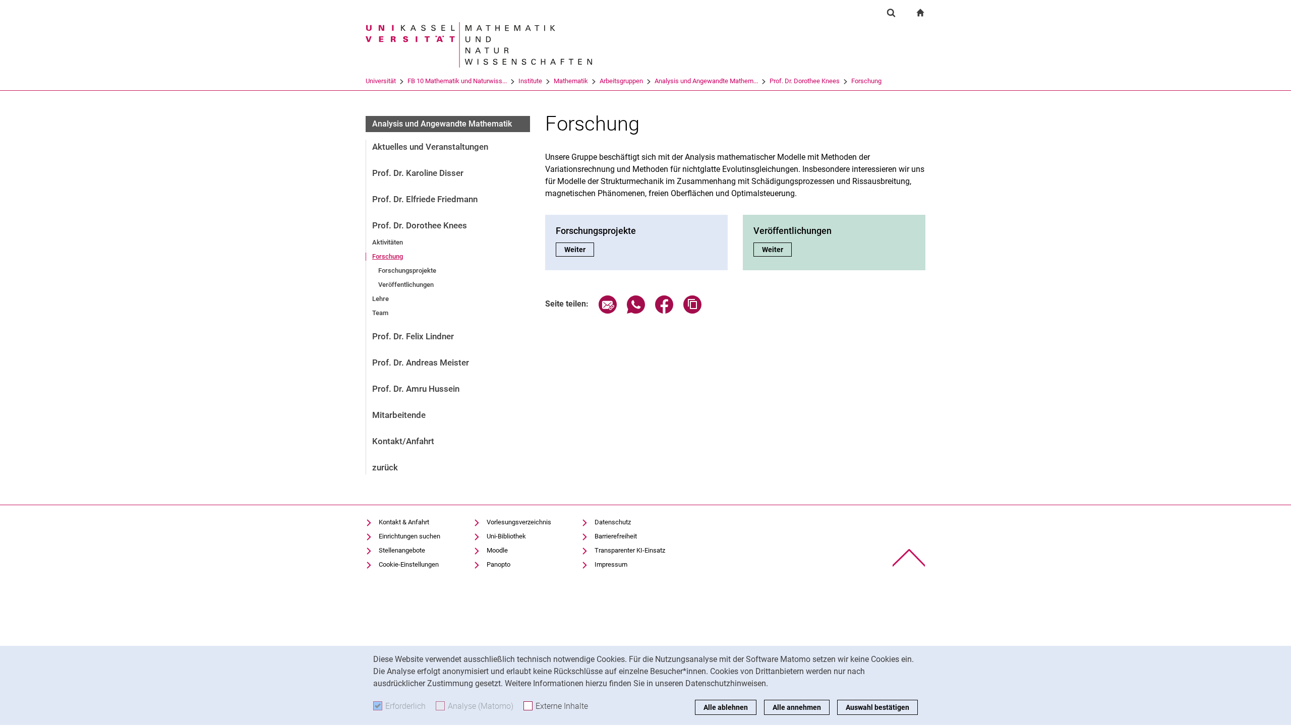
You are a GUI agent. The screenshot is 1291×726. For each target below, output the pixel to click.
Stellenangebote (402, 550)
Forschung (866, 81)
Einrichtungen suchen (409, 536)
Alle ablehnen (725, 707)
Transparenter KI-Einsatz (630, 550)
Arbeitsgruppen (621, 81)
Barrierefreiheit (616, 536)
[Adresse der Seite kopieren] (692, 311)
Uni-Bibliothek (506, 536)
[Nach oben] (909, 558)
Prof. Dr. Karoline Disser (417, 173)
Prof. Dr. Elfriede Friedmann (425, 199)
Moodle (497, 550)
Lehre (380, 298)
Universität (381, 81)
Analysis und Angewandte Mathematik (442, 124)
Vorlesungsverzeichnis (519, 522)
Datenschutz (613, 522)
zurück (385, 467)
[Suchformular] (891, 13)
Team (380, 313)
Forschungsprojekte (407, 270)
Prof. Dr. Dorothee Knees (805, 81)
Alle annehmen (797, 707)
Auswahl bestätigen (877, 707)
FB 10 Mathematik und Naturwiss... (457, 81)
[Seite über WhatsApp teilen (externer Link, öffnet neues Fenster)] (636, 311)
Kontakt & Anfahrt (404, 522)
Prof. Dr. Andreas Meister (420, 362)
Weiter (579, 250)
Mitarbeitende (399, 415)
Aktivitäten (387, 242)
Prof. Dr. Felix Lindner (413, 336)
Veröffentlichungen (406, 284)
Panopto (498, 564)
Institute (530, 81)
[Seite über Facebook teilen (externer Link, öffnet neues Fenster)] (664, 311)
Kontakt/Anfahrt (403, 441)
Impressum (611, 564)
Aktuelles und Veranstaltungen (430, 147)
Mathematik (571, 81)
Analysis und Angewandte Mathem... (706, 81)
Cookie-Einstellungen (409, 564)
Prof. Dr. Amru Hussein (415, 389)
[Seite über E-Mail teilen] (608, 311)
